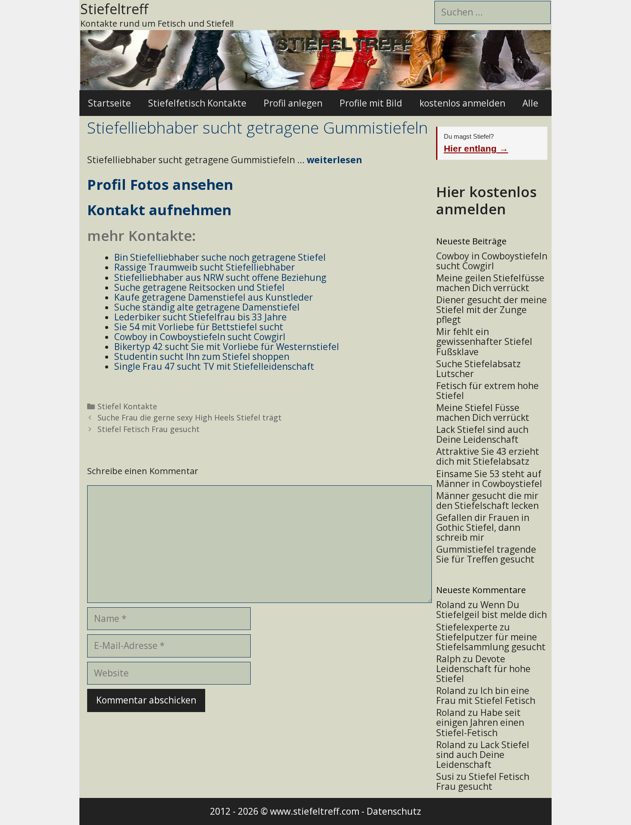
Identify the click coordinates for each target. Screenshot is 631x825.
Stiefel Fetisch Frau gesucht (148, 429)
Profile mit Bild (371, 103)
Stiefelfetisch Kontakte (197, 103)
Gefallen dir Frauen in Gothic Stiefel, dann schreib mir (482, 527)
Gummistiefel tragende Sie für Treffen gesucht (486, 554)
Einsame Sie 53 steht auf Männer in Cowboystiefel (489, 479)
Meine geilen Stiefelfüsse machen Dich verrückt (490, 283)
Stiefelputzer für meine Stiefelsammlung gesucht (491, 642)
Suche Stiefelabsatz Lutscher (478, 369)
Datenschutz (394, 811)
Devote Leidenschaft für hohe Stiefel (483, 669)
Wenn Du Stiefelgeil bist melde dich (491, 610)
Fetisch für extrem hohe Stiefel (487, 391)
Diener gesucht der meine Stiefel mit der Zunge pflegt (491, 310)
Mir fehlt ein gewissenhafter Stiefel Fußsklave (484, 341)
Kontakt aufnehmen (159, 209)
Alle (530, 103)
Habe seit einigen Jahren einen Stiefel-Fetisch (480, 722)
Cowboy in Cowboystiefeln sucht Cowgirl (491, 261)
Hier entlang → (476, 148)
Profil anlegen (293, 103)
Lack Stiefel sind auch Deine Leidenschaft (482, 434)
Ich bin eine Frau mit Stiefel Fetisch (485, 695)
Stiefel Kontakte (127, 406)
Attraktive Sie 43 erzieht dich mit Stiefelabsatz (487, 456)
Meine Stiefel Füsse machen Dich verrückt (482, 412)
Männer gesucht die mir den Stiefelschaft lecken (487, 500)
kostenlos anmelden (462, 103)
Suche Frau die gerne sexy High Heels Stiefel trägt (189, 417)
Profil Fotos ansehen (160, 184)
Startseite (109, 103)
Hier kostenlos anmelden (486, 200)
